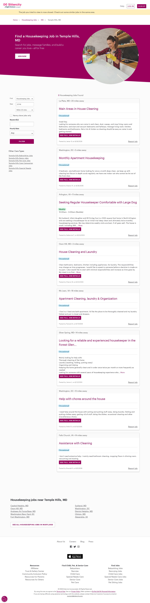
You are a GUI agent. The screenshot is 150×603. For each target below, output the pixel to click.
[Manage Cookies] (4, 599)
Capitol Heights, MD (19, 505)
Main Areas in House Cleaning (78, 108)
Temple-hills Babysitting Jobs (21, 156)
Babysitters (75, 568)
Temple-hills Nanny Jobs (18, 158)
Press (91, 541)
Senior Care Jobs (115, 579)
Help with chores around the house (82, 398)
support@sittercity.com (75, 596)
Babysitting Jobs (115, 568)
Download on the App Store (75, 556)
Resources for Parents (34, 577)
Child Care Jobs (115, 574)
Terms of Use (61, 591)
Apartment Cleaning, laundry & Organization (88, 298)
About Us (61, 541)
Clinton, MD (80, 514)
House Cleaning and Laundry (78, 251)
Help (122, 6)
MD (42, 20)
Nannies (75, 571)
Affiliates (34, 568)
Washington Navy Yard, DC (22, 514)
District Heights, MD (84, 511)
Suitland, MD (80, 505)
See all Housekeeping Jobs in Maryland (33, 525)
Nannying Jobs (115, 571)
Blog (82, 541)
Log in (131, 6)
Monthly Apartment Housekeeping (81, 158)
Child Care (75, 574)
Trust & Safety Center (34, 571)
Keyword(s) (14, 120)
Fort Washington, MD (20, 517)
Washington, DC (82, 508)
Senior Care (75, 579)
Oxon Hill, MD (17, 508)
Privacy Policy (75, 591)
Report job (132, 141)
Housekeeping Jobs (29, 20)
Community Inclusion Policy (34, 574)
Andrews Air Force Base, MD (23, 511)
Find (11, 98)
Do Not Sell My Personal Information (103, 591)
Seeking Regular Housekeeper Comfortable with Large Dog (98, 202)
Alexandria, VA (81, 517)
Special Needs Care (75, 577)
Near (11, 104)
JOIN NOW (22, 56)
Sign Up (141, 6)
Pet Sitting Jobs (115, 582)
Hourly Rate (14, 128)
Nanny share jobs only (22, 115)
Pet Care (75, 582)
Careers (72, 541)
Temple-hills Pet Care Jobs (19, 161)
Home (15, 20)
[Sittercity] (12, 5)
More (80, 225)
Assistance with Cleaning (75, 443)
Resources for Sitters (34, 579)
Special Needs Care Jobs (115, 577)
